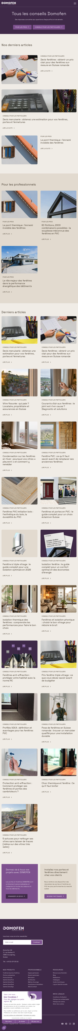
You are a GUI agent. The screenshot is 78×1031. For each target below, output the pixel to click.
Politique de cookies (59, 1001)
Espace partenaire (33, 973)
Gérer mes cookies (58, 1004)
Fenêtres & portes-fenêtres (11, 973)
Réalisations (56, 977)
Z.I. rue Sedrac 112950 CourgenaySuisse (9, 954)
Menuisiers (31, 977)
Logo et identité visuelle (60, 984)
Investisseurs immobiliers (35, 984)
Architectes (31, 980)
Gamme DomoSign (8, 986)
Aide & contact (32, 986)
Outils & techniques (59, 982)
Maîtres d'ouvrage (33, 982)
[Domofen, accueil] (13, 929)
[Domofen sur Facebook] (66, 1024)
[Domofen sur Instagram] (70, 1024)
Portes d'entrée (7, 977)
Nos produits (9, 970)
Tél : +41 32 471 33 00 (10, 962)
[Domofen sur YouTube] (62, 1024)
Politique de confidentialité (61, 999)
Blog (54, 975)
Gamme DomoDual (8, 984)
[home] (9, 3)
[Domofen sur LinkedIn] (74, 1024)
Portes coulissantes (9, 975)
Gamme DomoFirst (8, 980)
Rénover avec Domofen (60, 973)
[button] (74, 3)
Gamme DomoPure (8, 982)
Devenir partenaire (33, 975)
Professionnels (34, 970)
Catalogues (56, 980)
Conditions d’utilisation (60, 997)
